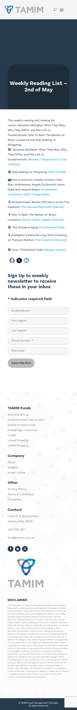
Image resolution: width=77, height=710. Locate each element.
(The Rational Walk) (51, 227)
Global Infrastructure (22, 425)
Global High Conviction (23, 430)
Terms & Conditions (21, 494)
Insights (13, 467)
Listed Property (18, 440)
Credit (12, 435)
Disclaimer (15, 499)
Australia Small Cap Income (26, 420)
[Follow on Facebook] (10, 549)
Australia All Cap (18, 414)
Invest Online (16, 472)
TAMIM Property (18, 445)
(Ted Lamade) (57, 172)
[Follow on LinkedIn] (18, 549)
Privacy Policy (17, 489)
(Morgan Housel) (55, 250)
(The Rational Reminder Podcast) (42, 207)
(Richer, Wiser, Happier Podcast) (43, 220)
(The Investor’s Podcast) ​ (51, 240)
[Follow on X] (25, 549)
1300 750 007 (16, 529)
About (12, 462)
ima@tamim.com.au (21, 537)
